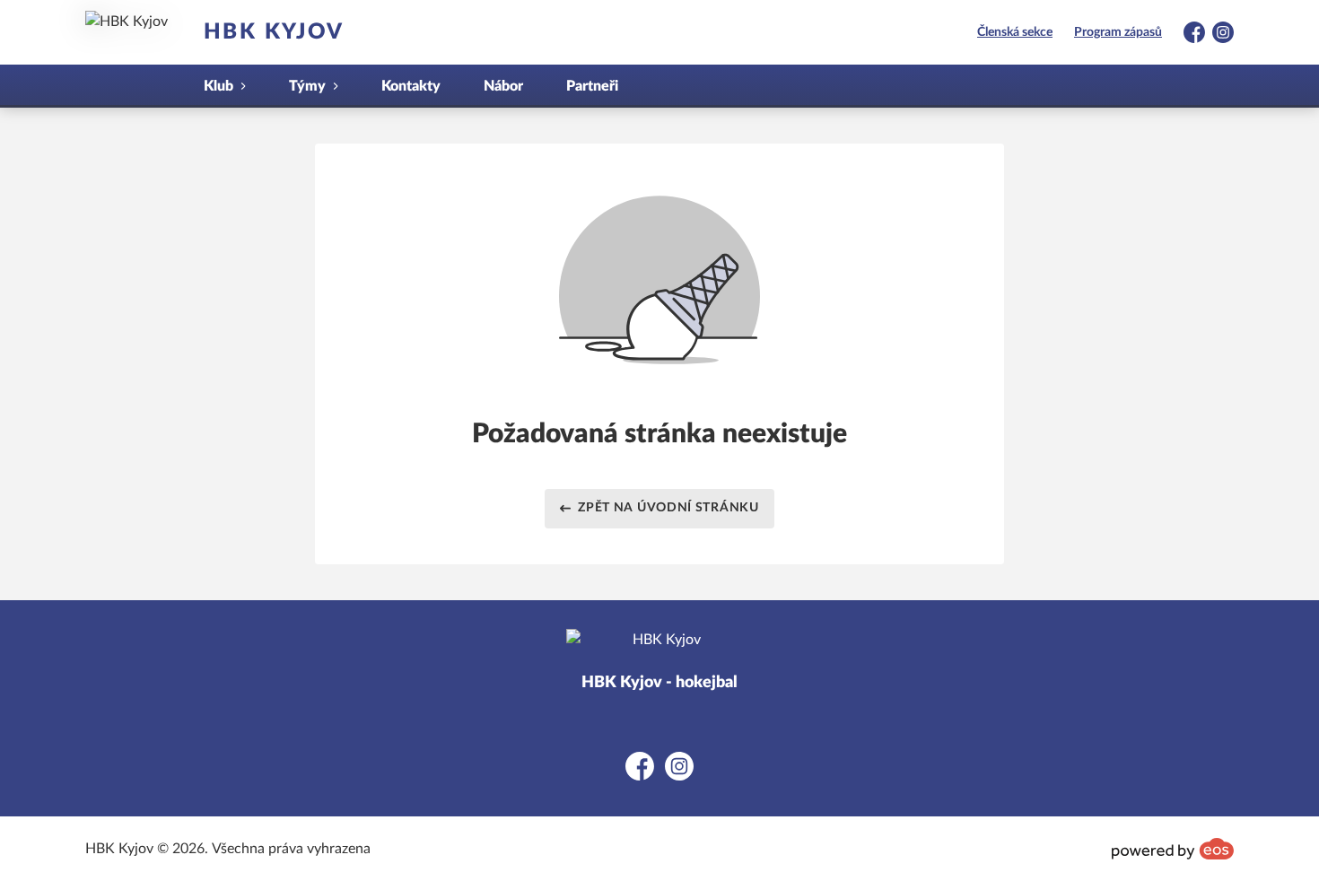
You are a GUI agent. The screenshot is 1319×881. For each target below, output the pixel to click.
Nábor (503, 86)
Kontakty (411, 86)
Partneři (592, 86)
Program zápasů (1118, 32)
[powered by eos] (1173, 848)
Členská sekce (1015, 32)
